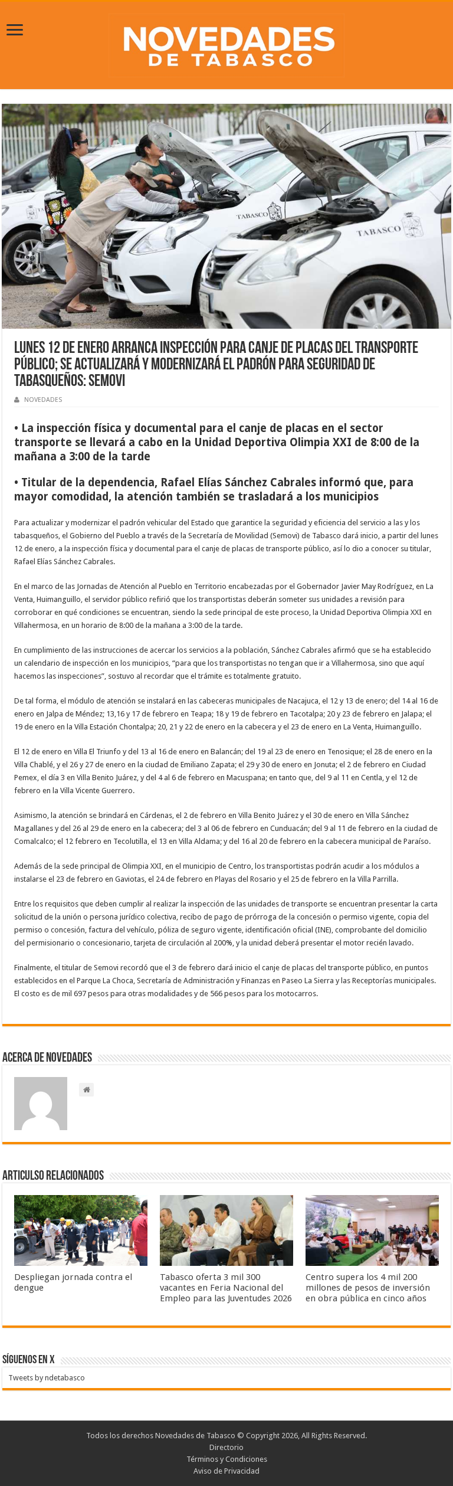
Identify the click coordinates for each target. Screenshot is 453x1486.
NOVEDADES (43, 400)
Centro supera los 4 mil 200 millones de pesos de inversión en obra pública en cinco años (368, 1288)
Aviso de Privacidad (226, 1471)
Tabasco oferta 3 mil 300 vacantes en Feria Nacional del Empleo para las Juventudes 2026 (226, 1288)
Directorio (226, 1447)
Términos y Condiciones (226, 1459)
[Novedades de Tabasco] (226, 43)
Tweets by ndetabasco (46, 1377)
